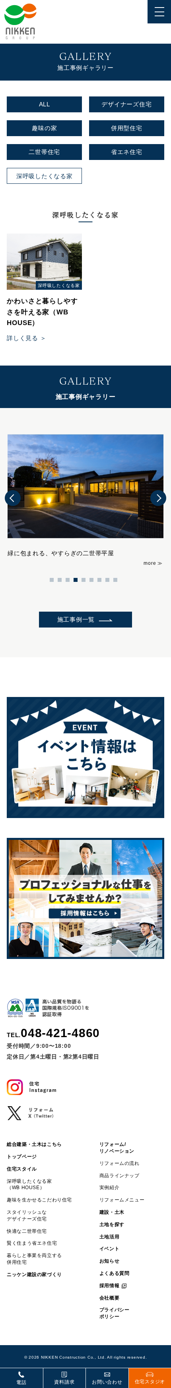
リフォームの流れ (119, 1163)
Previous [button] (13, 498)
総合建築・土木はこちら (34, 1144)
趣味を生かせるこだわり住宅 (39, 1200)
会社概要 (109, 1298)
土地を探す (111, 1224)
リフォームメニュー (121, 1200)
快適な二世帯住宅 (27, 1231)
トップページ (22, 1156)
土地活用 (109, 1237)
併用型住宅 (126, 128)
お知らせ (109, 1261)
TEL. (53, 1033)
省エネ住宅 (126, 151)
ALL (44, 104)
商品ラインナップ (119, 1175)
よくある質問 (114, 1273)
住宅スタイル (22, 1169)
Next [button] (158, 498)
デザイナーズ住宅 (126, 104)
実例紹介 (109, 1187)
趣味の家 (44, 128)
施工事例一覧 (76, 619)
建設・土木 (111, 1212)
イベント (109, 1248)
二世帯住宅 (44, 151)
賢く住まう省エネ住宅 (32, 1243)
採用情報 (109, 1285)
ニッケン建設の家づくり (34, 1274)
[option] (85, 498)
